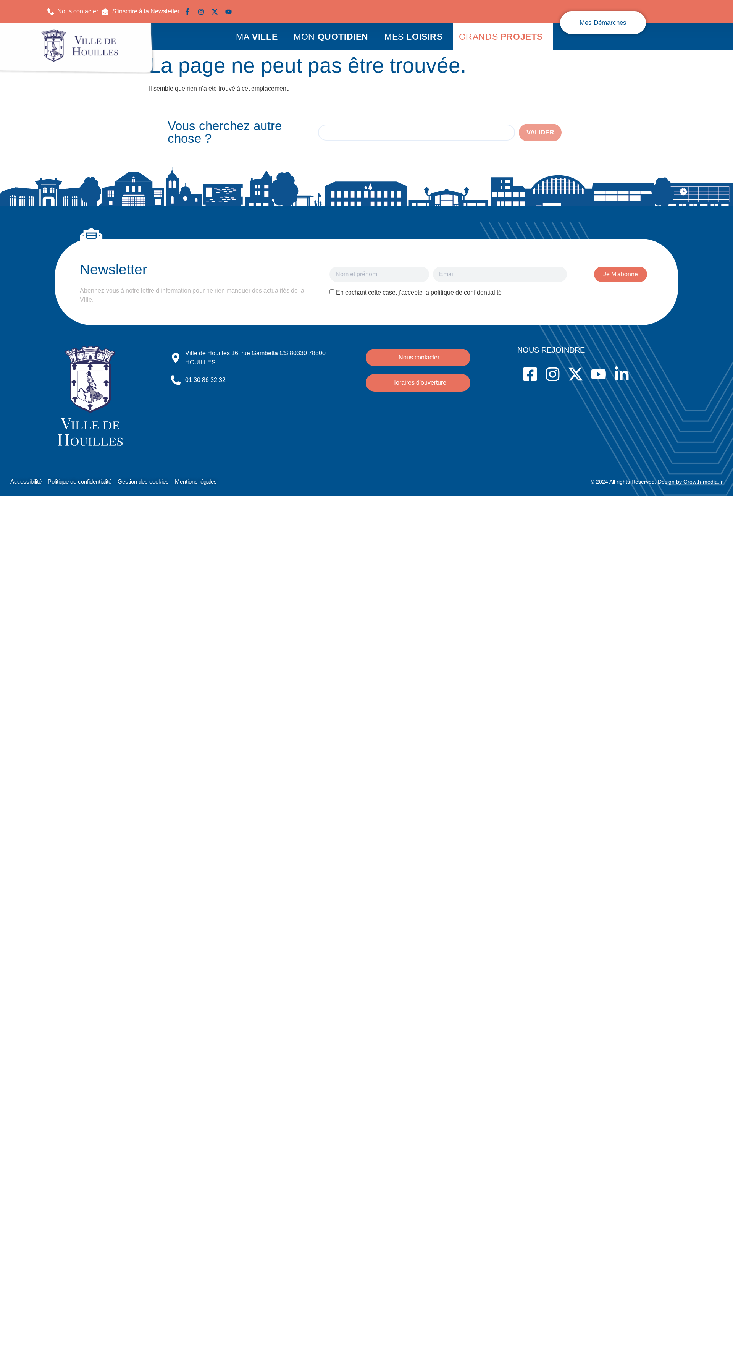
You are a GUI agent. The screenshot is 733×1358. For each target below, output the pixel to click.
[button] (140, 11)
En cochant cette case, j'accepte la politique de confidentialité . (420, 292)
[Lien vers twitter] (216, 11)
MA (257, 37)
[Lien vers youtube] (230, 11)
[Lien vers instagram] (203, 11)
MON (331, 37)
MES (413, 37)
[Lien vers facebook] (189, 11)
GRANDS (501, 37)
